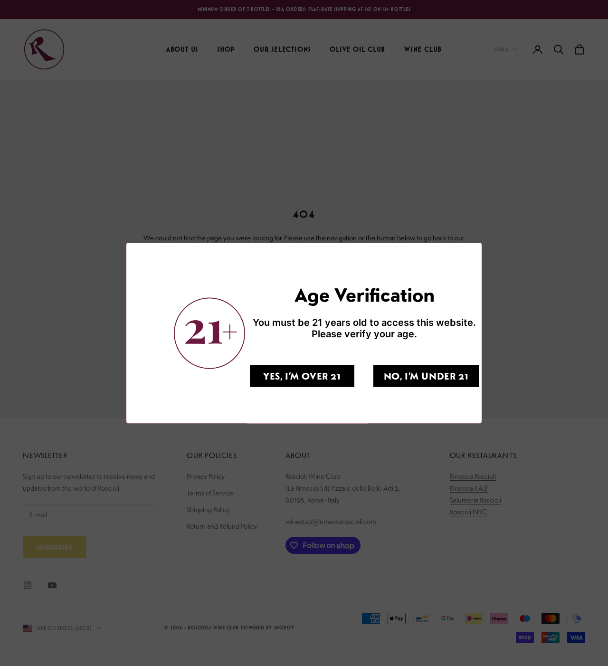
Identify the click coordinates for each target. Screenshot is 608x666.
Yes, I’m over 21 (302, 376)
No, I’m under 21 (426, 376)
